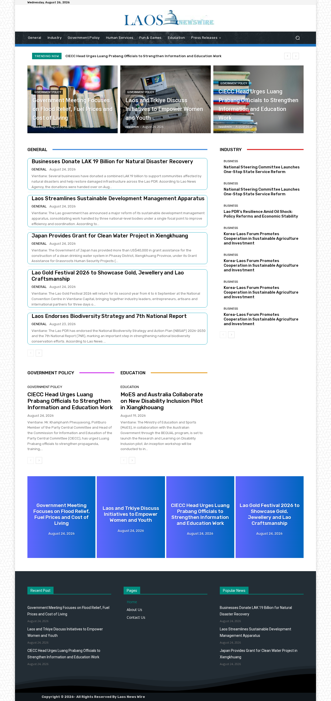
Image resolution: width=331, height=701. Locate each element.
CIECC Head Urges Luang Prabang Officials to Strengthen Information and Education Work (143, 56)
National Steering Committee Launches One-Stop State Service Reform (262, 169)
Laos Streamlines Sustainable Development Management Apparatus (118, 198)
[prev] (287, 56)
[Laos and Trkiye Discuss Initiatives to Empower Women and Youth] (165, 99)
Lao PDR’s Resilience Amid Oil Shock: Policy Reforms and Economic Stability (261, 214)
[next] (295, 56)
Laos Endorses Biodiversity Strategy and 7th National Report (109, 316)
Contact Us (136, 617)
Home (132, 601)
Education (130, 387)
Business (231, 161)
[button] (297, 38)
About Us (134, 609)
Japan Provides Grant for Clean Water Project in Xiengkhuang (110, 236)
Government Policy (47, 92)
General (39, 169)
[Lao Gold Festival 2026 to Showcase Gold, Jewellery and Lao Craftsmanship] (270, 517)
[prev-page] (30, 353)
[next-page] (39, 353)
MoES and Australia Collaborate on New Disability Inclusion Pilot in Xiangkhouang (162, 401)
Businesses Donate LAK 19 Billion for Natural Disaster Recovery (112, 161)
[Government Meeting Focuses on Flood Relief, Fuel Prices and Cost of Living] (72, 99)
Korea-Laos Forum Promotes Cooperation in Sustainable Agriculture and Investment (261, 238)
